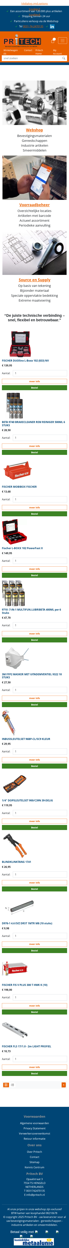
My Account (57, 52)
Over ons (34, 1145)
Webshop (34, 129)
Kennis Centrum (34, 1167)
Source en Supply (34, 279)
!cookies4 (34, 14)
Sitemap (34, 1162)
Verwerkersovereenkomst (34, 1133)
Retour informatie (34, 1138)
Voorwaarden (34, 1116)
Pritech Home (39, 52)
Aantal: (6, 373)
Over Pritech (34, 1152)
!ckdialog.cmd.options (34, 3)
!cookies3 (34, 9)
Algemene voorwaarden (34, 1123)
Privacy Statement (35, 1128)
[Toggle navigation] (62, 40)
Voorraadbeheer (34, 204)
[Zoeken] (64, 58)
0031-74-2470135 (33, 26)
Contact (28, 50)
